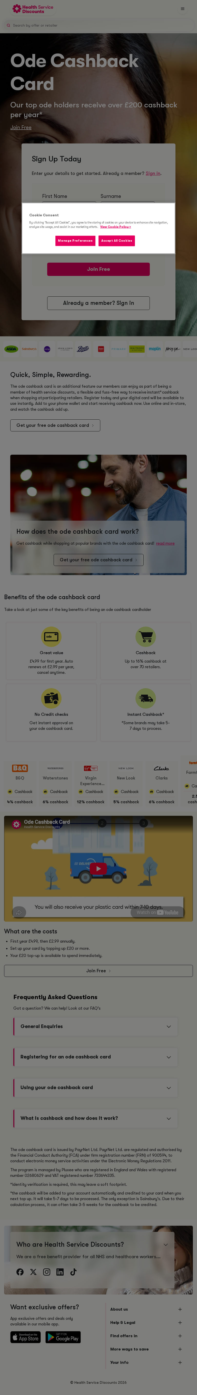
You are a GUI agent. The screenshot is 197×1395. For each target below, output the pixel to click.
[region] (98, 228)
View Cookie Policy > (115, 227)
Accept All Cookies (116, 240)
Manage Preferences (75, 240)
